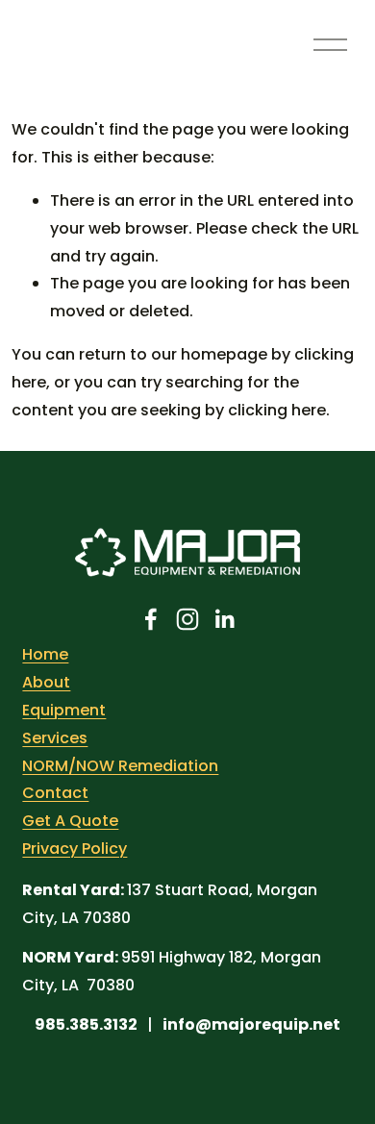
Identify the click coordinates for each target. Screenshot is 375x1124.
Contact (55, 793)
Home (45, 654)
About (46, 682)
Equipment (64, 710)
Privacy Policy (74, 848)
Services (55, 738)
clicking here (277, 410)
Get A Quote (70, 821)
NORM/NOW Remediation (120, 766)
